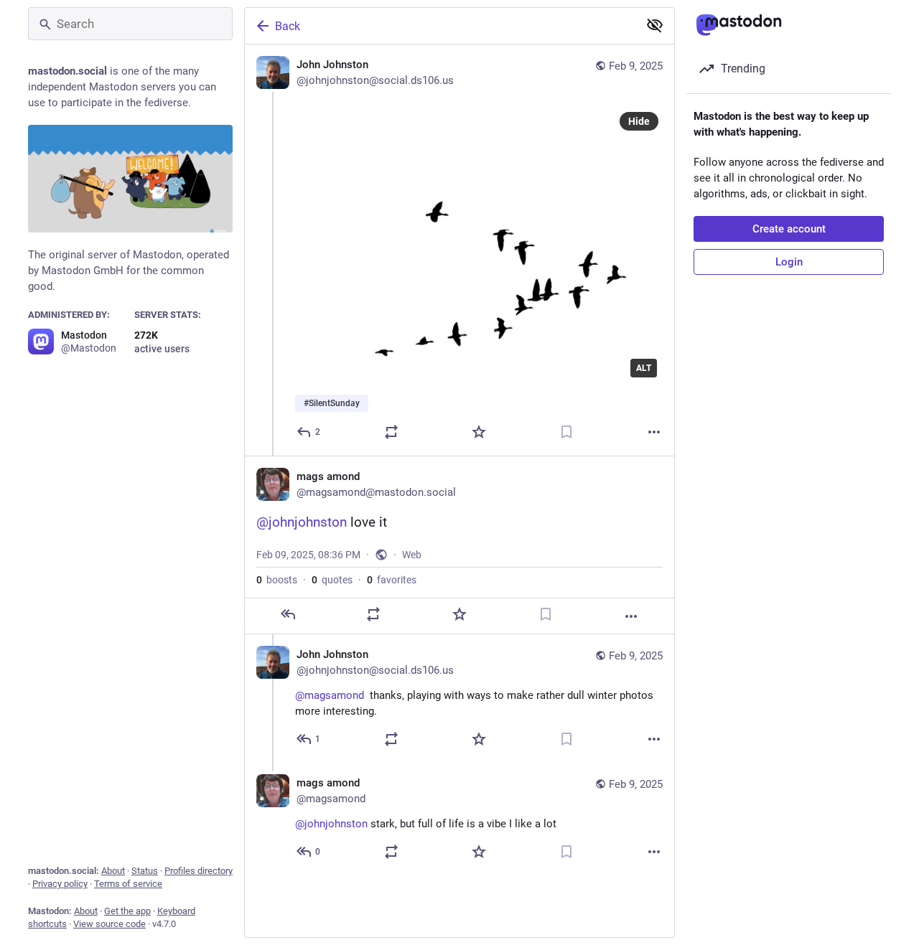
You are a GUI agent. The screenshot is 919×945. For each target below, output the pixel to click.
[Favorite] (479, 432)
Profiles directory (198, 870)
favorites (391, 580)
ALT (643, 368)
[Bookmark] (566, 432)
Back (287, 26)
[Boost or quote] (391, 432)
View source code (109, 923)
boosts (276, 580)
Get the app (127, 911)
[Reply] (288, 614)
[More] (654, 432)
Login (789, 261)
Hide (639, 121)
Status (144, 870)
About (113, 870)
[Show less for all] (654, 25)
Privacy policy (60, 883)
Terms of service (128, 883)
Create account (789, 228)
